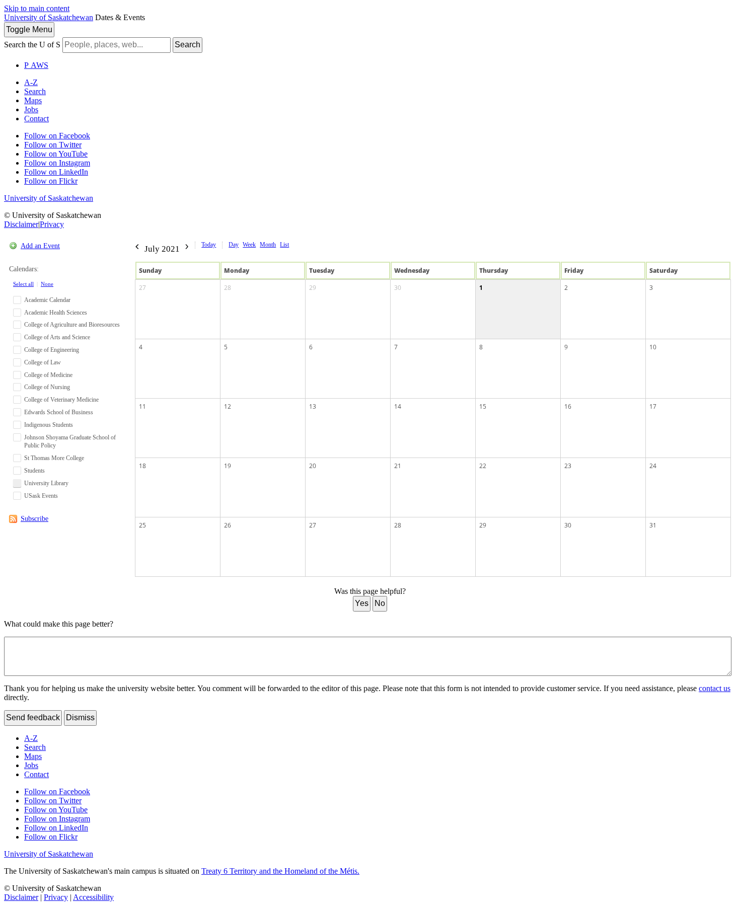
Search (187, 44)
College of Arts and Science (57, 337)
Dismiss (80, 717)
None (47, 284)
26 (227, 525)
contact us (714, 688)
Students (34, 470)
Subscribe (34, 518)
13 (312, 406)
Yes (361, 603)
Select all (23, 284)
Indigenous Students (48, 424)
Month (268, 245)
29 (312, 287)
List (284, 245)
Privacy (52, 224)
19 (227, 466)
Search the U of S (32, 44)
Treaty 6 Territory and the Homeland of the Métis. (280, 871)
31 (652, 525)
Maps (33, 100)
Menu (29, 29)
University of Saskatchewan (48, 17)
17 (652, 406)
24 (652, 466)
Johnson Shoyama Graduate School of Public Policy (70, 441)
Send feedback (33, 717)
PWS (36, 65)
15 (482, 406)
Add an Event (40, 246)
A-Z (31, 82)
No (380, 603)
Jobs (31, 109)
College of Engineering (51, 349)
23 (567, 466)
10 (652, 347)
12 (227, 406)
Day (234, 245)
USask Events (41, 495)
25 (142, 525)
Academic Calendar (47, 300)
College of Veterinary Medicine (61, 399)
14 (397, 406)
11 (142, 406)
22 (482, 466)
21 (397, 466)
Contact (36, 118)
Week (249, 245)
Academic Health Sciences (55, 312)
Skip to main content (36, 8)
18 (142, 466)
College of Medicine (48, 374)
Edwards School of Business (58, 412)
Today (208, 245)
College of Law (42, 362)
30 (397, 287)
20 (312, 466)
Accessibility (93, 897)
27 (142, 287)
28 (227, 287)
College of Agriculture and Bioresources (72, 324)
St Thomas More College (54, 458)
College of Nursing (47, 387)
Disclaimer (21, 224)
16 (567, 406)
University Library (46, 483)
